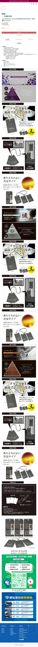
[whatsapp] (9, 16)
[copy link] (11, 16)
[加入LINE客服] (19, 580)
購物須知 (11, 629)
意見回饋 (11, 634)
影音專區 (2, 629)
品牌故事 (2, 628)
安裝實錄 (2, 632)
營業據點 (11, 628)
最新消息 (2, 631)
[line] (5, 16)
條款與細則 (12, 632)
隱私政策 (11, 631)
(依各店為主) (25, 629)
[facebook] (7, 16)
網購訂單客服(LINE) (13, 633)
